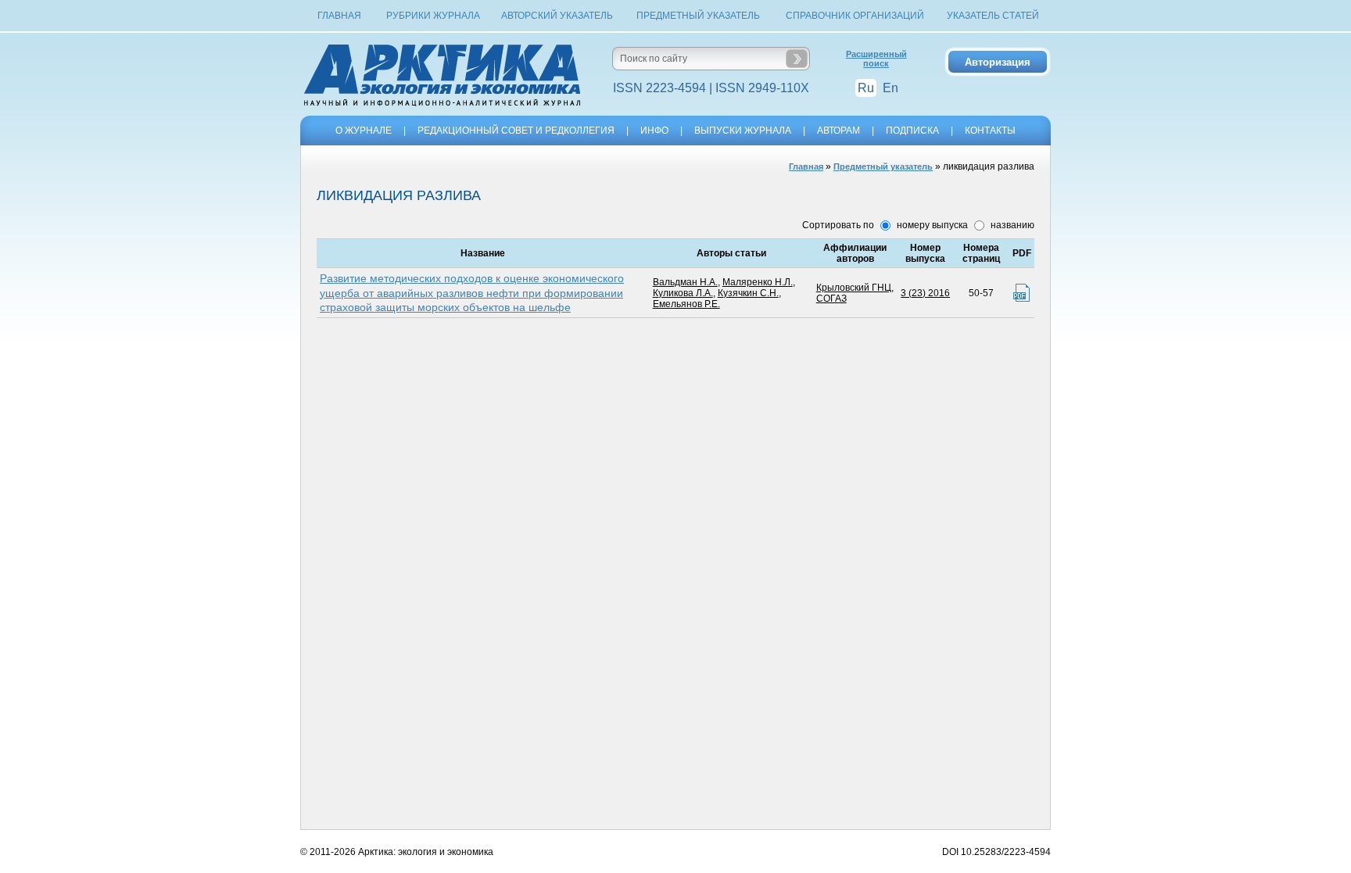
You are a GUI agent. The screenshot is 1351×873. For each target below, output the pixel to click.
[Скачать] (1021, 293)
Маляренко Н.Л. (757, 282)
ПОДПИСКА (912, 130)
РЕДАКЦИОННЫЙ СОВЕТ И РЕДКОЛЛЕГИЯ (516, 130)
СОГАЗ (831, 298)
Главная (339, 15)
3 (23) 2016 (925, 293)
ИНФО (654, 130)
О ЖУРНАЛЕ (363, 130)
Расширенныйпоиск (876, 58)
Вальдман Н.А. (685, 282)
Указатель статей (993, 15)
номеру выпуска (931, 225)
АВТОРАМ (838, 130)
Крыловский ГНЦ (853, 287)
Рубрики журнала (433, 15)
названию (1011, 225)
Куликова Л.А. (683, 293)
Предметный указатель (698, 15)
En (890, 88)
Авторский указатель (557, 15)
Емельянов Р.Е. (686, 304)
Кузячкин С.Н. (748, 293)
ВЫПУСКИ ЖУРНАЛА (742, 130)
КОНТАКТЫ (990, 130)
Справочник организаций (855, 15)
